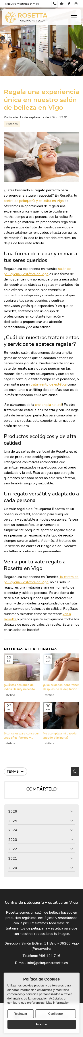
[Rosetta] (26, 17)
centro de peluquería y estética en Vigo (34, 200)
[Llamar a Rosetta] (55, 4)
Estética (12, 124)
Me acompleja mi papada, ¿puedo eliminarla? (60, 735)
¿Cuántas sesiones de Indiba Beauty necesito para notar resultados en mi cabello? (21, 687)
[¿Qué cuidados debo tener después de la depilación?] (61, 667)
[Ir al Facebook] (69, 4)
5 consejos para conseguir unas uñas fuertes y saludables (22, 735)
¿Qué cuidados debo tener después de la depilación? (61, 687)
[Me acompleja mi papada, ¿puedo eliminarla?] (61, 715)
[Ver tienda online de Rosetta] (62, 4)
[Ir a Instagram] (76, 4)
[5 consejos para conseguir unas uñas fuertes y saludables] (22, 715)
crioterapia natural (48, 404)
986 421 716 (49, 955)
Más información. (58, 1002)
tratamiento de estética (48, 384)
